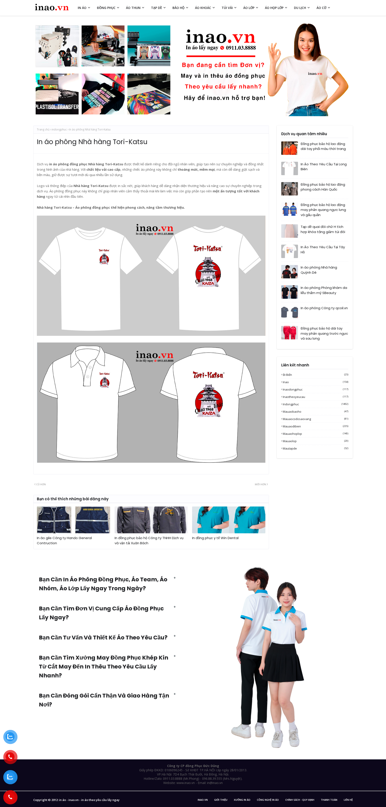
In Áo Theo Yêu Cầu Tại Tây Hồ (323, 249)
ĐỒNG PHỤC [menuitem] (106, 8)
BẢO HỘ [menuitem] (178, 8)
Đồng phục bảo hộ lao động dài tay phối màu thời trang (323, 146)
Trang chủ (43, 129)
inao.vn (203, 799)
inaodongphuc (315, 389)
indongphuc (59, 129)
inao (315, 382)
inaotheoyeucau (315, 397)
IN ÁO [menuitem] (82, 8)
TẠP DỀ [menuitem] (156, 8)
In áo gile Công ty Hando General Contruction (64, 540)
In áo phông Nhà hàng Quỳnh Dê (319, 270)
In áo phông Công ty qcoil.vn (324, 308)
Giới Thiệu (220, 799)
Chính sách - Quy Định (299, 799)
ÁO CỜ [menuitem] (321, 8)
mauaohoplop (315, 434)
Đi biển (315, 375)
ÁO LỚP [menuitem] (248, 8)
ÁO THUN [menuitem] (133, 8)
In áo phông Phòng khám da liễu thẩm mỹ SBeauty (324, 290)
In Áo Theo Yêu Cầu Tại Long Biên (324, 167)
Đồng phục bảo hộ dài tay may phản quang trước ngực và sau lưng (324, 333)
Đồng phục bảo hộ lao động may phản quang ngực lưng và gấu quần (323, 209)
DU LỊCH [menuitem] (300, 8)
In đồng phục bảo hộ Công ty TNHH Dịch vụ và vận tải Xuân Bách (149, 540)
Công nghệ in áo (268, 799)
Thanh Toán (329, 799)
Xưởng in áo (242, 799)
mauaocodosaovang (315, 419)
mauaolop (315, 441)
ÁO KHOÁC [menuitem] (203, 8)
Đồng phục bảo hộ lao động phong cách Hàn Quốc (323, 187)
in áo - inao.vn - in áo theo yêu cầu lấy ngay (89, 800)
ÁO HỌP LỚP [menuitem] (274, 8)
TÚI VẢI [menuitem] (227, 8)
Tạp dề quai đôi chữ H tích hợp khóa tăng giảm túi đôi (323, 229)
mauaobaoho (315, 412)
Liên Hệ (348, 799)
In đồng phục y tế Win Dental (215, 538)
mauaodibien (315, 426)
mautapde (315, 448)
